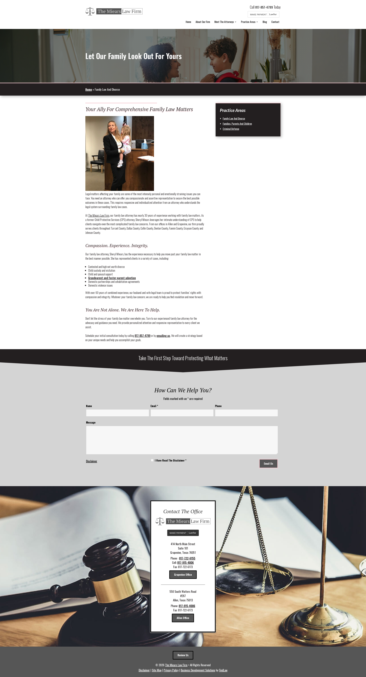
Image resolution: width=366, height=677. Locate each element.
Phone (218, 406)
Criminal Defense (231, 129)
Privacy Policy (171, 670)
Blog (265, 22)
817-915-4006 (185, 562)
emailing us (163, 335)
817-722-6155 (187, 558)
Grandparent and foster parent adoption (112, 278)
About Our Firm (203, 22)
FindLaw (223, 670)
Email (154, 406)
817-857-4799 (264, 7)
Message (91, 422)
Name (89, 406)
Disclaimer (91, 461)
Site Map (157, 670)
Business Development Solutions (198, 670)
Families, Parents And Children (237, 124)
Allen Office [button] (183, 618)
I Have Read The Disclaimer (170, 460)
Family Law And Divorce (234, 118)
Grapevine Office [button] (183, 574)
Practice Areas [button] (248, 22)
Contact (275, 22)
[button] (363, 656)
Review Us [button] (183, 655)
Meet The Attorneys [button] (224, 22)
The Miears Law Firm (176, 665)
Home (188, 22)
